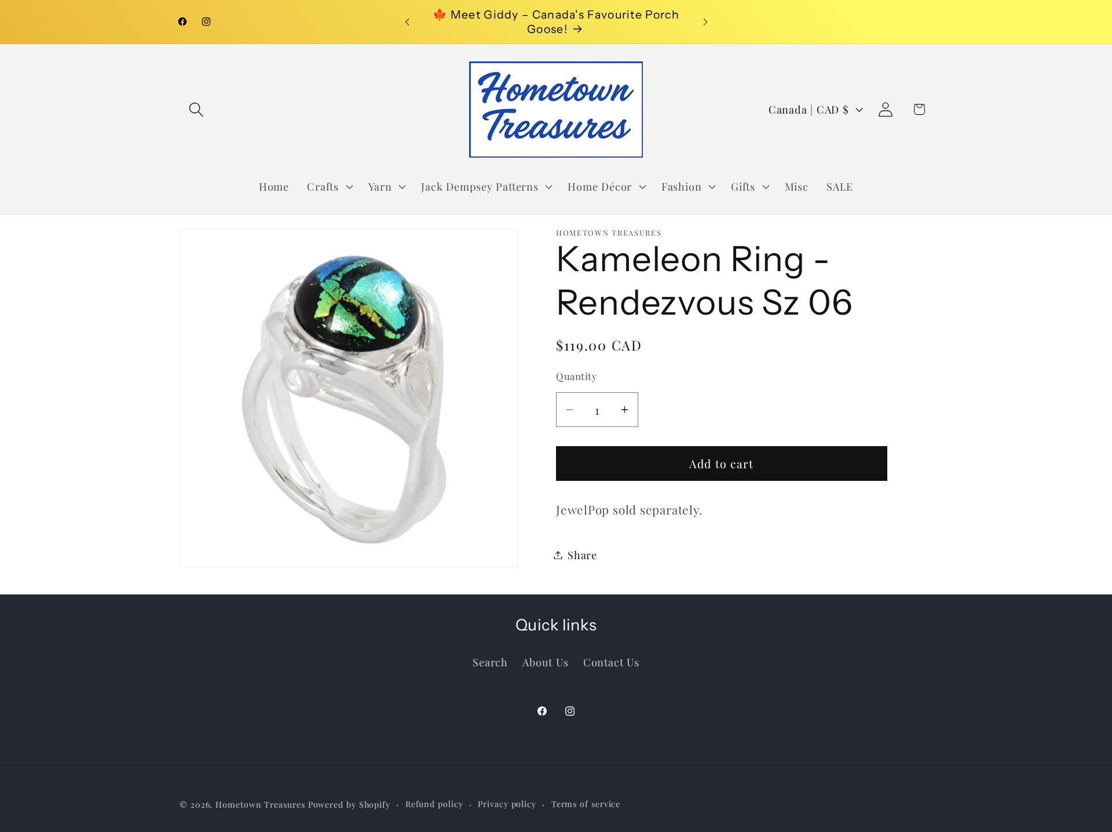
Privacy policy (507, 803)
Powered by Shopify (349, 804)
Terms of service (586, 803)
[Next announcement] (705, 22)
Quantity (576, 376)
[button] (196, 109)
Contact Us (611, 662)
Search (490, 662)
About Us (545, 662)
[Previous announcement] (407, 22)
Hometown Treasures (260, 804)
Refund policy (434, 803)
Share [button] (582, 555)
